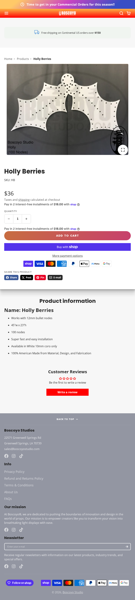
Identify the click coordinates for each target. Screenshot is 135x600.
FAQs (8, 499)
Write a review (67, 392)
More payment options (67, 256)
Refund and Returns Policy (23, 478)
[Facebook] (6, 456)
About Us (11, 492)
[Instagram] (14, 456)
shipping (24, 200)
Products (23, 59)
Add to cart (67, 236)
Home (8, 59)
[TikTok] (21, 456)
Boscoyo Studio (73, 592)
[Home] (67, 13)
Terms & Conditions (19, 485)
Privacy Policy (14, 471)
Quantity (10, 211)
